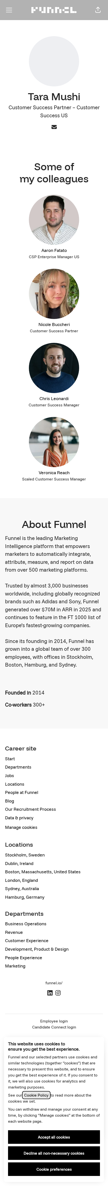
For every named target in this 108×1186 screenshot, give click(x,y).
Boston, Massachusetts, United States (43, 872)
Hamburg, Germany (24, 897)
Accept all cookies (54, 1137)
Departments (18, 767)
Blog (9, 801)
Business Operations (25, 924)
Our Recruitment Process (30, 809)
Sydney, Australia (22, 888)
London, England (21, 880)
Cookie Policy (36, 1095)
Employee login (54, 1020)
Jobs (9, 775)
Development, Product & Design (37, 949)
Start (10, 759)
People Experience (23, 957)
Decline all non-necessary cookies (54, 1153)
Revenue (14, 932)
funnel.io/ (54, 982)
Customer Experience (26, 940)
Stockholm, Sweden (25, 855)
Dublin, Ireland (19, 863)
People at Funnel (21, 792)
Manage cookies (21, 827)
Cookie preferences (54, 1169)
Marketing (15, 966)
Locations (14, 784)
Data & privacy (19, 818)
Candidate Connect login (54, 1027)
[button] (98, 10)
